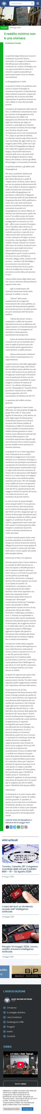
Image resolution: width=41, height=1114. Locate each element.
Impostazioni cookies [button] (11, 1109)
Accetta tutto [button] (27, 1109)
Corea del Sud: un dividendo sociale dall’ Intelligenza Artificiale (17, 909)
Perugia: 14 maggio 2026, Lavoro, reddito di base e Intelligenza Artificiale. (20, 949)
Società (4, 28)
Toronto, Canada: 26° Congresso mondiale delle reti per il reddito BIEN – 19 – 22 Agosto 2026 (20, 869)
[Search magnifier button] (32, 3)
